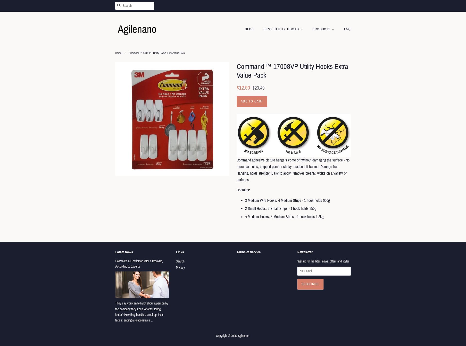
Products (322, 29)
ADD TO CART (252, 101)
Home (118, 53)
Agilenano (243, 336)
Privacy (180, 268)
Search (180, 261)
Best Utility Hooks (282, 29)
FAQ (347, 29)
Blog (249, 29)
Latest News (124, 252)
